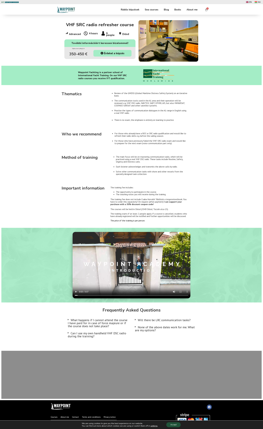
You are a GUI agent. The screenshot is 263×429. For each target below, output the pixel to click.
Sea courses (151, 9)
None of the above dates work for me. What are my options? (165, 328)
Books (177, 9)
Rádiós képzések (130, 9)
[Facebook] (209, 407)
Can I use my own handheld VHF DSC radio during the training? (97, 334)
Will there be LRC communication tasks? (164, 320)
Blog (166, 9)
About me (192, 9)
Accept (173, 424)
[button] (98, 323)
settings (154, 426)
